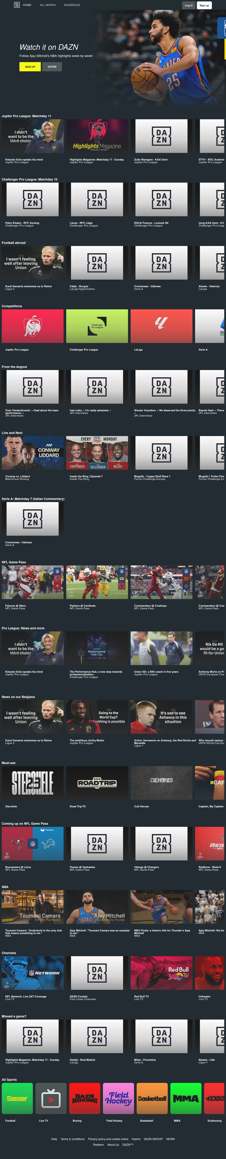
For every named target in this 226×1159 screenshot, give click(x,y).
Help (54, 1139)
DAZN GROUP (153, 1139)
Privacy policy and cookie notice (108, 1139)
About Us (113, 1145)
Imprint (136, 1139)
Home (27, 5)
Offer (52, 66)
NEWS (170, 1139)
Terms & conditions (73, 1139)
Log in (189, 5)
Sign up (204, 5)
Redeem (98, 1145)
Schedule (72, 5)
